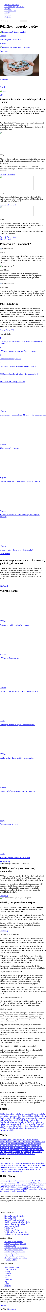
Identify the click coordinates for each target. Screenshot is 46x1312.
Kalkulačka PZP (10, 11)
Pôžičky (7, 13)
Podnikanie (8, 1280)
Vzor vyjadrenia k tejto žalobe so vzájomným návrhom (20, 1147)
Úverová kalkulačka (11, 5)
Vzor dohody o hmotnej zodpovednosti (17, 1152)
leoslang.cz (12, 1309)
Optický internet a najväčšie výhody (17, 1222)
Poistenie (7, 15)
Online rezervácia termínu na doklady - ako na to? (21, 1182)
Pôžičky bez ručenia (11, 1230)
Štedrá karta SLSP (10, 1260)
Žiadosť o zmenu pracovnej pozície (16, 1234)
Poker (6, 1284)
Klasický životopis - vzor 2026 (24, 1154)
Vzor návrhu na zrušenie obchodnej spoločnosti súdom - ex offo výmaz (20, 1145)
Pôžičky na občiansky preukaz (15, 1244)
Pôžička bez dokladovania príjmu (16, 1248)
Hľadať (24, 21)
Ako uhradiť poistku (7, 1163)
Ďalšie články (5, 554)
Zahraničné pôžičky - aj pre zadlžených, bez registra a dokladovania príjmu (22, 1125)
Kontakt (3, 1305)
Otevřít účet (11, 175)
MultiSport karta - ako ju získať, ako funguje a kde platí (23, 1184)
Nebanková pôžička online (13, 1250)
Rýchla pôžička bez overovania (15, 1232)
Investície (7, 9)
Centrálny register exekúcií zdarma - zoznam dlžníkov (19, 1181)
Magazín (7, 17)
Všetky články (5, 861)
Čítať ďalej (4, 586)
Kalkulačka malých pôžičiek (14, 7)
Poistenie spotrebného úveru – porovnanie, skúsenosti (26, 1165)
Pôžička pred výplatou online (14, 1252)
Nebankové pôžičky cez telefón (15, 1258)
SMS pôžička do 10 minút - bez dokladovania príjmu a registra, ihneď (19, 1121)
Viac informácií (5, 239)
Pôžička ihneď (9, 1228)
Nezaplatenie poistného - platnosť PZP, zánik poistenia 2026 (21, 1167)
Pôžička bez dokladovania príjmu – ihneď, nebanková (19, 1128)
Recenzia (3, 175)
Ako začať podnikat (11, 1254)
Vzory (6, 1278)
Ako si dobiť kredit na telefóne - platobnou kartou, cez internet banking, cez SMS (22, 1188)
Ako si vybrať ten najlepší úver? (15, 1224)
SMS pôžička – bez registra (14, 1256)
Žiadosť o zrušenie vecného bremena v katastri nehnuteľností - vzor (21, 1149)
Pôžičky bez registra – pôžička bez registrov (15, 1114)
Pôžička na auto (10, 1246)
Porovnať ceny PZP (7, 330)
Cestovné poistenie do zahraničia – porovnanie (16, 1169)
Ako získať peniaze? (11, 1226)
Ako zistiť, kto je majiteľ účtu (14, 1220)
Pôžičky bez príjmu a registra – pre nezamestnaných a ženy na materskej (21, 1123)
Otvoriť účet (11, 205)
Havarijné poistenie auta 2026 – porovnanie (20, 1170)
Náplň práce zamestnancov (13, 1242)
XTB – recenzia (10, 1269)
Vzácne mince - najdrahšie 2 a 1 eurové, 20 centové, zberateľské (23, 1190)
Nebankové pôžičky (7, 1130)
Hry (5, 1282)
